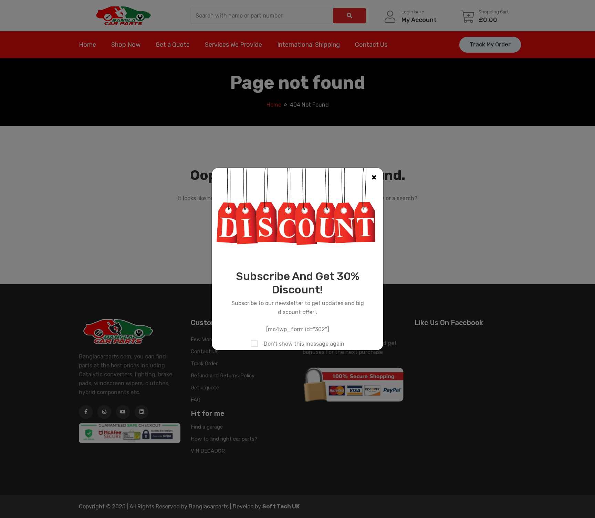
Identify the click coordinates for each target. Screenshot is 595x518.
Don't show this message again (304, 344)
